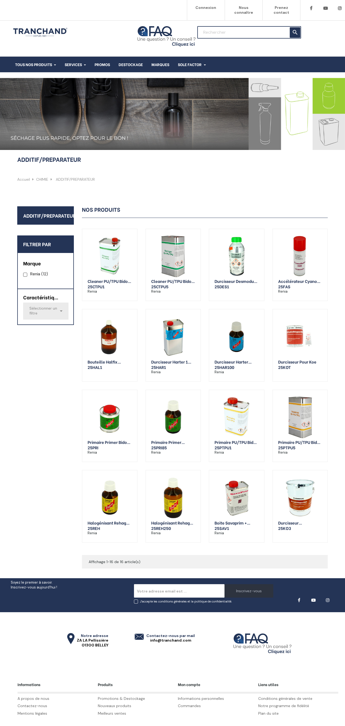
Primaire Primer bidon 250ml (108, 442)
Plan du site (268, 713)
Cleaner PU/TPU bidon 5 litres (172, 281)
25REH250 (161, 528)
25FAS (284, 286)
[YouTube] (325, 8)
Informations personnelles (201, 698)
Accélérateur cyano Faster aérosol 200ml (298, 281)
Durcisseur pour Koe (297, 361)
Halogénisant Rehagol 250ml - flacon (172, 522)
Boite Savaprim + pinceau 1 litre (231, 522)
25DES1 (222, 286)
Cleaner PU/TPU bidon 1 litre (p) (109, 281)
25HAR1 (158, 367)
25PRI (93, 447)
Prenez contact (281, 10)
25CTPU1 (96, 286)
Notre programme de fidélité (283, 705)
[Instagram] (328, 600)
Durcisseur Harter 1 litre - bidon (169, 361)
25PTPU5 (286, 447)
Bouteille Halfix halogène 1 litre (103, 361)
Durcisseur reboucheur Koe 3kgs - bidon (298, 522)
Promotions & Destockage (121, 698)
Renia (39, 274)
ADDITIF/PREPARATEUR (49, 215)
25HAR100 (224, 367)
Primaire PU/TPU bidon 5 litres (300, 442)
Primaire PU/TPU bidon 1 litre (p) (236, 442)
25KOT (284, 367)
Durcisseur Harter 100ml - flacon (231, 361)
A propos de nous (33, 698)
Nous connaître (243, 10)
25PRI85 (159, 447)
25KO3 (284, 528)
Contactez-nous (32, 705)
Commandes (189, 705)
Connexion (205, 7)
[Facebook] (311, 8)
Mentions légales (32, 713)
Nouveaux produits (114, 705)
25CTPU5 (159, 286)
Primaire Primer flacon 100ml (166, 442)
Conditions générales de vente (285, 698)
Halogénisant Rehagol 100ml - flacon (109, 522)
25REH (94, 528)
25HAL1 (95, 367)
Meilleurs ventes (112, 713)
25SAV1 (222, 528)
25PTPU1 (223, 447)
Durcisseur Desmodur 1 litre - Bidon (236, 281)
